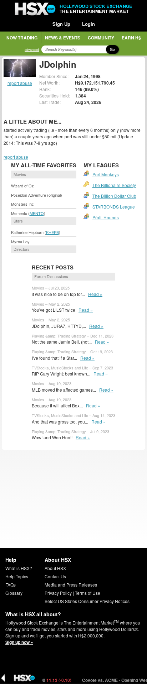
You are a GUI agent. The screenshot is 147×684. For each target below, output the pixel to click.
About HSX (55, 568)
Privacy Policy (58, 593)
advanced (32, 49)
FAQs (10, 585)
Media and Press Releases (71, 585)
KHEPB (52, 232)
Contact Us (55, 576)
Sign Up (61, 23)
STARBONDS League (113, 207)
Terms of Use (87, 593)
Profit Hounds (105, 217)
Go (112, 49)
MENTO (37, 213)
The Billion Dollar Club (114, 196)
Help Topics (16, 576)
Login (88, 23)
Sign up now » (19, 642)
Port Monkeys (105, 174)
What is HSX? (18, 568)
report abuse (19, 83)
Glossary (13, 593)
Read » (95, 294)
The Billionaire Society (114, 185)
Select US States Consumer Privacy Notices (87, 601)
